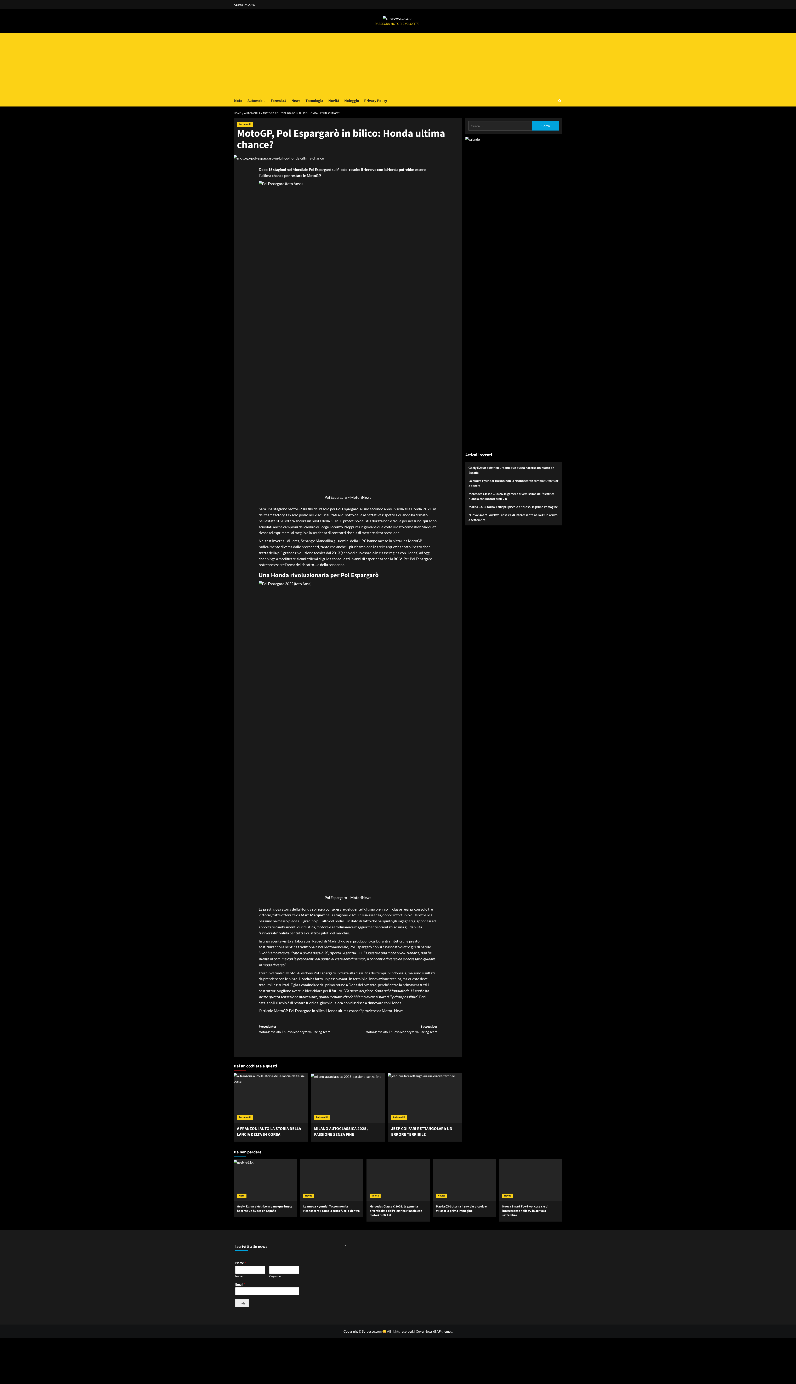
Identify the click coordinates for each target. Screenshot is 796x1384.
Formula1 (278, 100)
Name (240, 1263)
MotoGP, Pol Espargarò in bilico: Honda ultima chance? (318, 1010)
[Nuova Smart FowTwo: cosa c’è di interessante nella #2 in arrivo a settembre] (530, 1180)
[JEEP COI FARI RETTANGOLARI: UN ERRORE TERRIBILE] (425, 1098)
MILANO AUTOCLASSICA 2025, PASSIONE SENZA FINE (341, 1131)
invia (242, 1303)
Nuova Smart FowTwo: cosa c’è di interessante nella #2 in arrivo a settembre (513, 517)
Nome (239, 1276)
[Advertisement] (398, 64)
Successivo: (401, 1029)
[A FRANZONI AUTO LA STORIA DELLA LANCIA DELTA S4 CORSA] (271, 1098)
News (295, 100)
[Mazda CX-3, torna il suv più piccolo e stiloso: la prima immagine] (464, 1180)
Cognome (275, 1276)
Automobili (257, 100)
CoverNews (424, 1331)
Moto (238, 100)
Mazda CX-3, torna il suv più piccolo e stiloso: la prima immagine (513, 507)
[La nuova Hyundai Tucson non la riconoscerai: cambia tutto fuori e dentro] (331, 1180)
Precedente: (294, 1029)
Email (240, 1284)
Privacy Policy (375, 100)
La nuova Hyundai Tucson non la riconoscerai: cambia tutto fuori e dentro (513, 483)
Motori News (392, 1010)
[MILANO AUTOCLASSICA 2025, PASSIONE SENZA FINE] (348, 1098)
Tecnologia (314, 100)
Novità (333, 100)
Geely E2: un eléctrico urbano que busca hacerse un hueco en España (511, 470)
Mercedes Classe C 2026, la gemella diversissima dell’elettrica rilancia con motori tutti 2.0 (511, 496)
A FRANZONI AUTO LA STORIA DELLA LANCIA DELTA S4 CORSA (269, 1131)
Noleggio (351, 100)
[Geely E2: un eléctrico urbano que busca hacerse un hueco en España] (265, 1180)
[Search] (559, 100)
